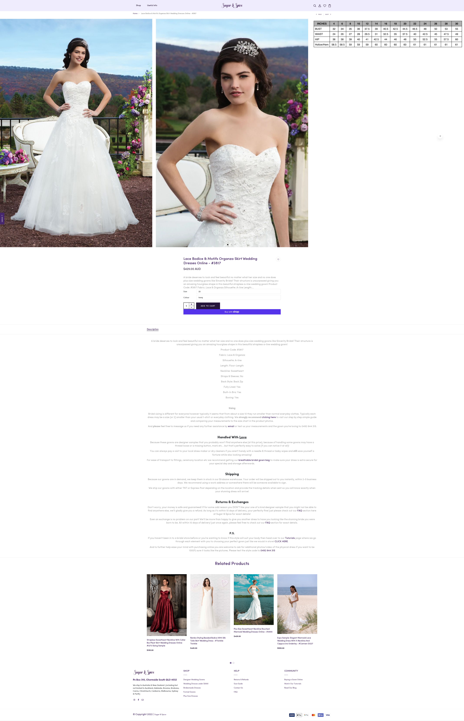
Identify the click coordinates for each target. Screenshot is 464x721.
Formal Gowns (189, 692)
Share (2, 219)
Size (185, 291)
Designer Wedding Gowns (194, 679)
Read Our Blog (290, 687)
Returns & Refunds (241, 679)
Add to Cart (208, 306)
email (231, 426)
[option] (232, 133)
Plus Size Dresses (190, 696)
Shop (138, 5)
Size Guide (238, 683)
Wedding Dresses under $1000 (195, 683)
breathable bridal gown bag (254, 459)
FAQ (299, 510)
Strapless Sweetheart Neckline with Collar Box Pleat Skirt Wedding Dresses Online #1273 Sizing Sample (166, 643)
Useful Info (152, 5)
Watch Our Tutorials (292, 683)
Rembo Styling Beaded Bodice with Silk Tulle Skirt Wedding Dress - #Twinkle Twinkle (208, 641)
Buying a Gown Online (293, 679)
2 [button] (233, 663)
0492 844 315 (268, 550)
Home (135, 13)
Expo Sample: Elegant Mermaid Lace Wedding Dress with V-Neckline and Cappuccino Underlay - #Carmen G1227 (295, 641)
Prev (320, 14)
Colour (186, 297)
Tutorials (290, 537)
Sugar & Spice (160, 714)
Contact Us (238, 687)
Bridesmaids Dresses (192, 687)
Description (153, 329)
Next (327, 14)
